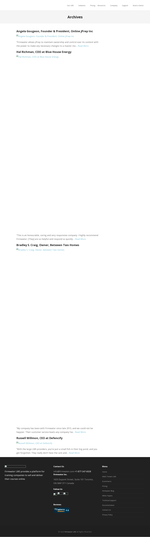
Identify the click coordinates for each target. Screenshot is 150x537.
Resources (101, 5)
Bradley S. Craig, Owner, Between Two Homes (47, 245)
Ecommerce (106, 481)
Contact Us (106, 510)
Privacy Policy (107, 515)
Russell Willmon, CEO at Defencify (39, 438)
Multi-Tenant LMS (109, 476)
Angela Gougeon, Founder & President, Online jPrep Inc (54, 31)
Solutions (81, 5)
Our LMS (70, 5)
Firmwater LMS (70, 532)
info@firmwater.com (63, 471)
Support (125, 5)
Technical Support (109, 500)
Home (104, 472)
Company (113, 5)
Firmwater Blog (108, 491)
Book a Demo (138, 5)
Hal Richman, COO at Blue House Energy (43, 52)
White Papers (107, 496)
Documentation (108, 505)
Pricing (92, 5)
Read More (83, 45)
